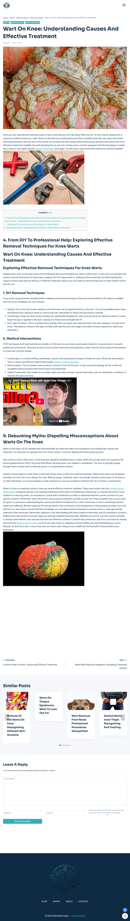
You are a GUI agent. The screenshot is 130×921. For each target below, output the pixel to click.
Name (7, 813)
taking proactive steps (27, 523)
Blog (44, 901)
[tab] (60, 745)
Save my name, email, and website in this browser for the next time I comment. (106, 811)
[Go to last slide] (7, 717)
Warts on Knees (32, 22)
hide (49, 212)
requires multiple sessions (66, 362)
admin (7, 43)
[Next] (123, 717)
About (69, 901)
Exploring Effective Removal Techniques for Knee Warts (32, 224)
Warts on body (17, 22)
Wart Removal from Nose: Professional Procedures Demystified (81, 723)
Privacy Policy (78, 915)
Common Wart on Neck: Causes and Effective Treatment (30, 662)
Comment (9, 778)
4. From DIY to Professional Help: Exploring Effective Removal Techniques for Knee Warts (45, 218)
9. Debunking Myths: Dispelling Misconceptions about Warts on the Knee (37, 227)
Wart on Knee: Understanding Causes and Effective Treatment (32, 221)
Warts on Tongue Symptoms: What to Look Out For (48, 705)
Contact (83, 901)
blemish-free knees (45, 148)
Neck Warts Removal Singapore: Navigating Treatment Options (101, 664)
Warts (6, 22)
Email (49, 813)
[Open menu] (124, 5)
